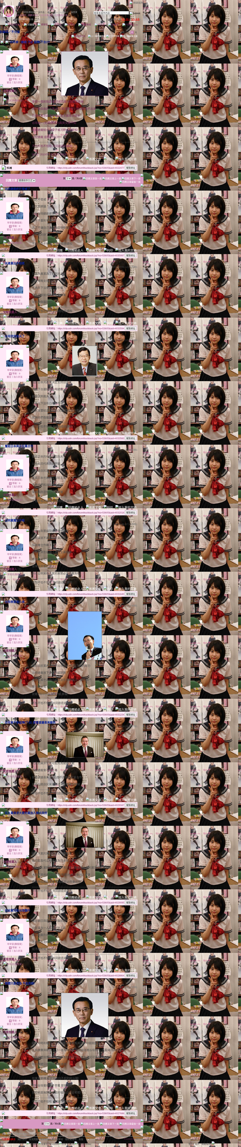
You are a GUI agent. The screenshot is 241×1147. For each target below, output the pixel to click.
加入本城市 (21, 15)
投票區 (57, 24)
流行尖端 (29, 19)
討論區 (30, 24)
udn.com (139, 1139)
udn (4, 19)
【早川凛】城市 (42, 19)
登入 (190, 1144)
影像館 (71, 24)
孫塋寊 (74, 12)
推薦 (134, 45)
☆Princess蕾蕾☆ (60, 12)
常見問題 (33, 1139)
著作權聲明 (57, 1139)
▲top (140, 1133)
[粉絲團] (27, 1142)
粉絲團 (33, 1144)
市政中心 (131, 24)
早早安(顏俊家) (29, 12)
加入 (197, 1144)
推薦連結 (86, 24)
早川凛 (21, 8)
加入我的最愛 (46, 15)
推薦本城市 (33, 15)
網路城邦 (138, 2)
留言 (9, 82)
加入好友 (18, 82)
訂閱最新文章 (61, 15)
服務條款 (44, 1139)
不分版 (15, 31)
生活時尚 (18, 19)
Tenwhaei (12, 96)
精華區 (44, 24)
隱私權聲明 (70, 1139)
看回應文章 (79, 36)
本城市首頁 (14, 24)
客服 (81, 1139)
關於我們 (22, 1139)
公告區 (101, 24)
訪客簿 (114, 24)
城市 (10, 19)
